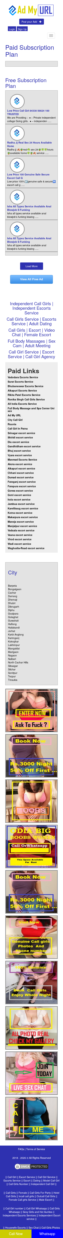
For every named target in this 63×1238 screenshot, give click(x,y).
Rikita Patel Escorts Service (24, 395)
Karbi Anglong (16, 634)
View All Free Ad (31, 279)
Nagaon (12, 655)
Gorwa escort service (20, 490)
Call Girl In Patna (18, 428)
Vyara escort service (20, 455)
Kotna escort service (20, 512)
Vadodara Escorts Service (23, 377)
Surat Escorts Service (20, 381)
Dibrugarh (13, 606)
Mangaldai (14, 648)
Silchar (12, 669)
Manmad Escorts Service (22, 459)
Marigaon (13, 652)
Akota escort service (20, 464)
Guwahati (13, 620)
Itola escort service (19, 499)
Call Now (16, 1233)
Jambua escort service (21, 504)
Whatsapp (47, 1233)
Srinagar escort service (21, 433)
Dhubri (11, 603)
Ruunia (12, 424)
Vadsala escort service (21, 530)
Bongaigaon (14, 589)
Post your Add (30, 21)
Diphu (11, 610)
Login (12, 29)
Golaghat (13, 617)
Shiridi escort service (20, 437)
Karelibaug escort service (23, 508)
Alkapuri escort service (21, 468)
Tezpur (12, 676)
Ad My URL (14, 415)
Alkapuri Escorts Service (22, 390)
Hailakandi (14, 627)
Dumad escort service (21, 477)
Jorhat (11, 631)
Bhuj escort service (19, 450)
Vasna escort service (20, 535)
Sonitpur (12, 673)
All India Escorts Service (22, 403)
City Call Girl (15, 420)
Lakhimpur (14, 645)
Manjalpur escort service (22, 526)
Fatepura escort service (22, 486)
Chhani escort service (21, 473)
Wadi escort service (19, 543)
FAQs (21, 1149)
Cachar (12, 592)
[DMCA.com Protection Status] (31, 1166)
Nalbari (12, 659)
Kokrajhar (13, 641)
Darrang (12, 596)
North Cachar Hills (18, 662)
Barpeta (12, 585)
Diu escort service (18, 442)
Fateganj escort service (22, 481)
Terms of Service (35, 1149)
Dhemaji (12, 599)
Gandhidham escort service (24, 446)
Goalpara (13, 613)
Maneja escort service (21, 521)
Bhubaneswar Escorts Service (25, 386)
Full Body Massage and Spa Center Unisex (31, 410)
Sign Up (22, 29)
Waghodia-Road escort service (26, 548)
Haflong (12, 624)
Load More (32, 266)
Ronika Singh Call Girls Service (26, 399)
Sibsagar (13, 666)
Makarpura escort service (23, 517)
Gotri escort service (19, 495)
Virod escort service (19, 539)
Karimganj (13, 638)
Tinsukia (12, 680)
